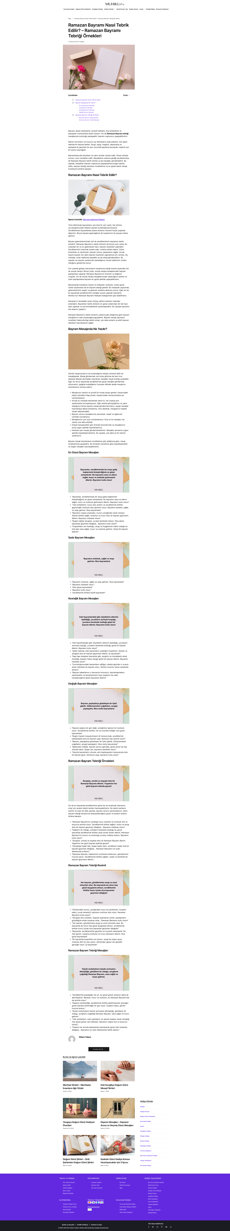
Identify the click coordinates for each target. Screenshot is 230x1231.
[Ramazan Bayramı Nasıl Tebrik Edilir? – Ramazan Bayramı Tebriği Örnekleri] (99, 67)
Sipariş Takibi (67, 1185)
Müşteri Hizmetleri (68, 1193)
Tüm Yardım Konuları (69, 1182)
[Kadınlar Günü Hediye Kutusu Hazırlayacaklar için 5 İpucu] (118, 1145)
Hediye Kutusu (145, 1111)
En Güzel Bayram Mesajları (87, 105)
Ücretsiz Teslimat (96, 1182)
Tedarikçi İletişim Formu (70, 1204)
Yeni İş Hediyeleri (145, 1151)
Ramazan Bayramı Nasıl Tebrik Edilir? (88, 100)
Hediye (142, 1106)
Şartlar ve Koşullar (68, 1225)
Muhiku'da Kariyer (125, 1185)
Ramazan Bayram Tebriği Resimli (88, 117)
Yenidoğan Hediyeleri (154, 1210)
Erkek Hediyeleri (153, 1199)
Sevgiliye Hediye (145, 1131)
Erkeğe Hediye (145, 1136)
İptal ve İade (66, 1190)
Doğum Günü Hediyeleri (147, 1116)
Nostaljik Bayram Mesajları (86, 110)
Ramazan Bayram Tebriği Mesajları (89, 120)
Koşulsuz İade (95, 1185)
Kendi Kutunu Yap (153, 1185)
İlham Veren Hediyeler (126, 1212)
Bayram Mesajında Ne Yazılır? (85, 103)
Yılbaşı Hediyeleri (145, 1160)
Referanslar (123, 1209)
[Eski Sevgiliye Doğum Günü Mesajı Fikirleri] (118, 1071)
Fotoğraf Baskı (152, 1212)
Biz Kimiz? (123, 1182)
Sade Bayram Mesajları (85, 107)
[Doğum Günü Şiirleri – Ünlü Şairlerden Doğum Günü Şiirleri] (80, 1145)
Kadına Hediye (144, 1141)
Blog (69, 18)
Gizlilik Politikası (82, 1225)
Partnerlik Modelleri (68, 1212)
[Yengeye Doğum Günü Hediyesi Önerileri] (80, 1108)
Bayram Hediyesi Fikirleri (94, 219)
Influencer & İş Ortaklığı (70, 1207)
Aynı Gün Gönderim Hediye (148, 1155)
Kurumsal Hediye (145, 1121)
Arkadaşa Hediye (145, 1146)
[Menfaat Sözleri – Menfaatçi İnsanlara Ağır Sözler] (80, 1071)
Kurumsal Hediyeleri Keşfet (127, 1204)
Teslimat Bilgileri (67, 1188)
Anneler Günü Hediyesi (154, 1190)
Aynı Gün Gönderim (96, 1188)
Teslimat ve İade (96, 1225)
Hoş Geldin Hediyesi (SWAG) (128, 1207)
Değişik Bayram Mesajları (86, 112)
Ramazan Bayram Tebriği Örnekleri (87, 115)
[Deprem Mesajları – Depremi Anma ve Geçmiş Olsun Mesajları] (118, 1108)
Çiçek (142, 1126)
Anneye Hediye (152, 1188)
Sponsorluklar (67, 1209)
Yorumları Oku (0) (98, 1049)
